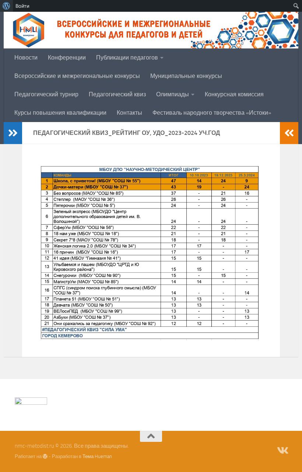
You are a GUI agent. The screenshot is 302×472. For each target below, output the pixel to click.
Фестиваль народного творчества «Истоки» (211, 112)
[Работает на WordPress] (45, 456)
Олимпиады (172, 94)
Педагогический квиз (117, 94)
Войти (22, 6)
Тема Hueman (97, 456)
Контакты (129, 112)
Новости (26, 57)
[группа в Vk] (282, 451)
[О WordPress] (6, 6)
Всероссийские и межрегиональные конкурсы (77, 75)
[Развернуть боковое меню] (13, 133)
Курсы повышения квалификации (60, 112)
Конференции (67, 57)
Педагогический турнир (46, 94)
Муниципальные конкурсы (186, 75)
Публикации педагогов (127, 57)
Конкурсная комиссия (234, 94)
